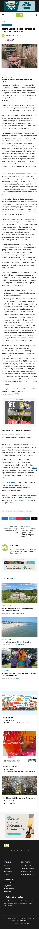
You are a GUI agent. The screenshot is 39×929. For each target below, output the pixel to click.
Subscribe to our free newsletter (14, 901)
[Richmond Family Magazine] (19, 15)
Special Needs (18, 511)
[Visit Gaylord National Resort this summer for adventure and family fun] (19, 6)
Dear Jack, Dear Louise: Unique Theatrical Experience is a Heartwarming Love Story (29, 533)
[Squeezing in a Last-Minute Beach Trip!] (19, 627)
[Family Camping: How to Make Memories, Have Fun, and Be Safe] (19, 593)
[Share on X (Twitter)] (5, 40)
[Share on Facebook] (3, 40)
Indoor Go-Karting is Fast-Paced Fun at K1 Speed (11, 531)
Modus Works (23, 920)
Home (3, 21)
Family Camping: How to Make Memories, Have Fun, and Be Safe (17, 609)
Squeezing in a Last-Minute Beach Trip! (17, 642)
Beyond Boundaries (9, 483)
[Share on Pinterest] (8, 40)
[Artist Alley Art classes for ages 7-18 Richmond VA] (19, 565)
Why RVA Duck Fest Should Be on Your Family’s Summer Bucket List (19, 674)
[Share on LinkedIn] (10, 40)
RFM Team (10, 35)
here (30, 455)
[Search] (36, 15)
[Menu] (3, 15)
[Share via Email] (13, 40)
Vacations (29, 511)
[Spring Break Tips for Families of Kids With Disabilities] (19, 67)
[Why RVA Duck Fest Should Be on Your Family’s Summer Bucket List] (19, 658)
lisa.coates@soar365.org (24, 500)
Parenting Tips (6, 25)
